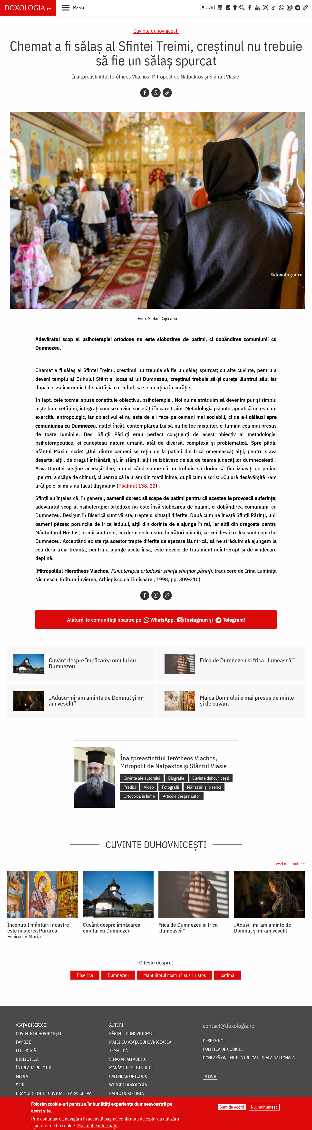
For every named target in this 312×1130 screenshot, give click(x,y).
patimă (227, 975)
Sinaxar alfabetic (127, 1059)
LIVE (209, 7)
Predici (130, 787)
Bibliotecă (27, 1059)
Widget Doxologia (128, 1085)
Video (149, 787)
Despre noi (214, 1040)
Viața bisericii (31, 1025)
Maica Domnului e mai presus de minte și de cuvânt (247, 700)
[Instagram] (265, 7)
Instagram (196, 619)
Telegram (233, 619)
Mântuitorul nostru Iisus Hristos (174, 975)
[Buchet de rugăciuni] (235, 7)
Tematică (118, 1050)
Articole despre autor (181, 796)
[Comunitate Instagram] (289, 7)
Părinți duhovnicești (131, 1033)
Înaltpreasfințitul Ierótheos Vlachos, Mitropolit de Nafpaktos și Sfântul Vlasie (155, 76)
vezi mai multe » (290, 863)
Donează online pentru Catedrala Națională (249, 1058)
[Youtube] (257, 7)
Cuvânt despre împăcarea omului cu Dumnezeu (92, 663)
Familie (23, 1042)
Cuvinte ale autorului (142, 778)
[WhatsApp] (281, 7)
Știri (21, 1085)
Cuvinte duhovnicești (156, 30)
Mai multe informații (97, 1125)
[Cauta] (242, 7)
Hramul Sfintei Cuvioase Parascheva (53, 1093)
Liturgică (26, 1050)
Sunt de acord (232, 1107)
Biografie (176, 778)
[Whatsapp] (156, 92)
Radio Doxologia (126, 1093)
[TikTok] (273, 7)
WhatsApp (162, 619)
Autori (116, 1025)
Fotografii (170, 787)
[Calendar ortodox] (219, 7)
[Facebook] (250, 7)
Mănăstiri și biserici (204, 787)
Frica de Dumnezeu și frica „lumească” (247, 660)
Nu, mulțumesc (264, 1107)
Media (22, 1076)
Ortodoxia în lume (139, 796)
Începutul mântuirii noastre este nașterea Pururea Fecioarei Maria (38, 930)
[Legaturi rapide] (305, 7)
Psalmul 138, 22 (137, 485)
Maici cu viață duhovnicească (140, 1042)
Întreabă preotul (34, 1068)
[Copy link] (167, 92)
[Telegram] (297, 7)
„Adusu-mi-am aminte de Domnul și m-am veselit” (96, 700)
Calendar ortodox (128, 1076)
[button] (73, 7)
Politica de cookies (223, 1049)
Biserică (85, 975)
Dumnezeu (118, 975)
